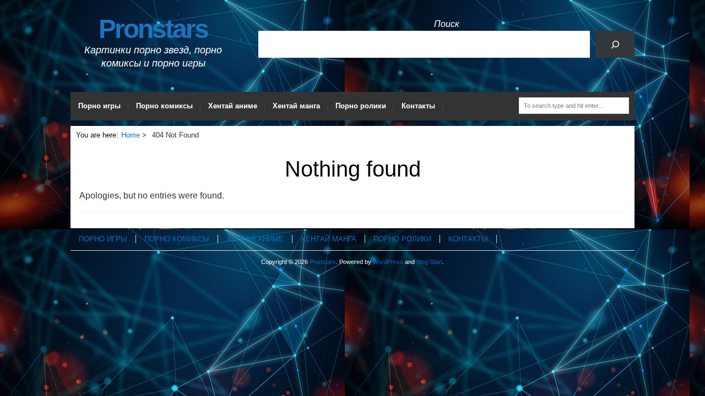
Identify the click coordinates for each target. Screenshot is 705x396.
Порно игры (99, 106)
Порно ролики (360, 106)
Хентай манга (296, 106)
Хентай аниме (232, 106)
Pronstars (153, 28)
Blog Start (429, 261)
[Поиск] (614, 44)
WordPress (388, 261)
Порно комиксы (164, 106)
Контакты (418, 106)
